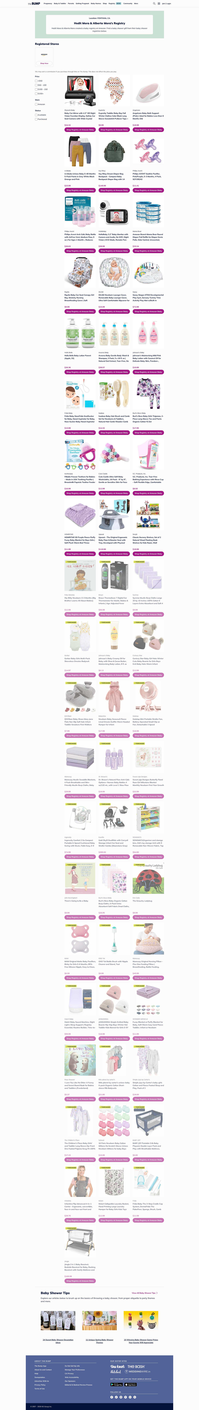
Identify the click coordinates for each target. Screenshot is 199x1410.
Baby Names (96, 3)
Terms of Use (40, 1389)
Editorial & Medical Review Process (78, 1385)
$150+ (41, 93)
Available (42, 115)
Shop (105, 3)
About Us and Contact (43, 1370)
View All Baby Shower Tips (143, 1293)
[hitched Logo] (115, 1371)
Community (127, 3)
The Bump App (40, 1366)
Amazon (41, 104)
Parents (71, 3)
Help (36, 1373)
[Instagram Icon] (121, 1397)
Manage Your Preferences (75, 1370)
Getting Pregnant (82, 3)
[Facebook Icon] (111, 1397)
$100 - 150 (43, 89)
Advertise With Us (42, 1381)
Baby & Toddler (60, 3)
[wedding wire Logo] (137, 1371)
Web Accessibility (72, 1377)
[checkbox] (36, 81)
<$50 (40, 81)
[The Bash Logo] (137, 1366)
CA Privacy (69, 1373)
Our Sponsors (70, 1381)
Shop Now (44, 63)
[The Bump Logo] (34, 3)
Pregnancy (48, 3)
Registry (112, 3)
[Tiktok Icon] (116, 1397)
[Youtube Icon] (130, 1397)
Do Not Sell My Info (72, 1366)
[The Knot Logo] (117, 1366)
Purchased (42, 119)
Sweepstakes (40, 1377)
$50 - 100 (42, 85)
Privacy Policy (40, 1385)
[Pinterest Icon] (125, 1397)
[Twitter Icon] (134, 1397)
